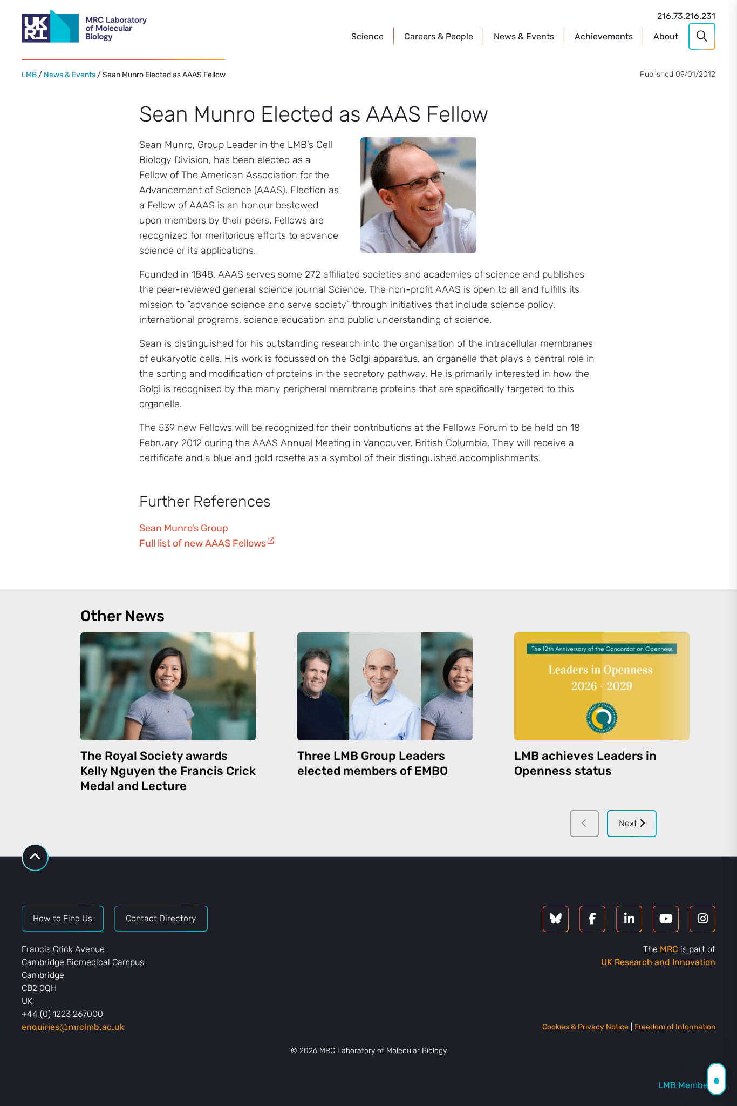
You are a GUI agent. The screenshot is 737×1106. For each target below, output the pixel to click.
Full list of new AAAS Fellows (202, 543)
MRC (669, 949)
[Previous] (584, 823)
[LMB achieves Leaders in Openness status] (602, 686)
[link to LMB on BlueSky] (555, 919)
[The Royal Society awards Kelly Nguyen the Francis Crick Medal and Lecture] (168, 686)
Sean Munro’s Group (183, 528)
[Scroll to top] (35, 857)
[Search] (702, 36)
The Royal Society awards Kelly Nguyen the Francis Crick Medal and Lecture (168, 770)
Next (629, 823)
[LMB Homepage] (84, 28)
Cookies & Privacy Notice (585, 1026)
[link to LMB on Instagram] (702, 919)
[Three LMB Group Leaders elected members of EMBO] (385, 686)
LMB (29, 74)
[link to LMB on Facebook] (592, 919)
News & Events (69, 74)
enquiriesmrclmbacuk (73, 1027)
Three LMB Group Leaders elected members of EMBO (372, 763)
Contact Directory (161, 918)
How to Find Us (62, 918)
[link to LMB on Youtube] (665, 919)
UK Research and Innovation (658, 962)
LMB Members (686, 1085)
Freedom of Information (674, 1026)
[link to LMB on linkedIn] (629, 919)
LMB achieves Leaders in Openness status (585, 763)
